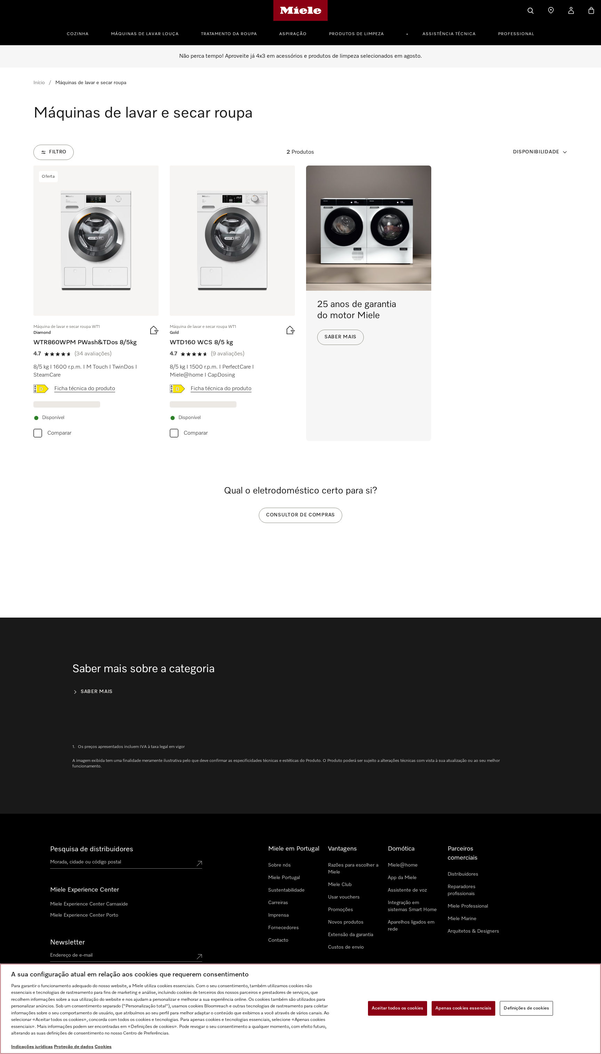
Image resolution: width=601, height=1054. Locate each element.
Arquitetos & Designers (473, 931)
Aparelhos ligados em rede (411, 926)
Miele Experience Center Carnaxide (89, 904)
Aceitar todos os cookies (397, 1008)
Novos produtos (345, 922)
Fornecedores (283, 927)
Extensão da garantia (350, 934)
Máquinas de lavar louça (145, 34)
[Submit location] (199, 863)
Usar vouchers (344, 897)
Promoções (340, 909)
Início (39, 82)
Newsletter (67, 942)
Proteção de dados (74, 1047)
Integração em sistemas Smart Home (412, 906)
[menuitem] (81, 33)
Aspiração (293, 34)
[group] (96, 303)
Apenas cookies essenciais (463, 1008)
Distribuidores (463, 874)
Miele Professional (468, 906)
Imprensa (278, 915)
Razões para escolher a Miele (353, 869)
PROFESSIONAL (516, 34)
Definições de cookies (526, 1008)
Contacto (278, 940)
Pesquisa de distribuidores (91, 849)
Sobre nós (279, 865)
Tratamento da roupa (229, 34)
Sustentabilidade (286, 890)
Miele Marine (462, 918)
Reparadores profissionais (461, 890)
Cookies (103, 1047)
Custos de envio (346, 947)
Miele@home (403, 865)
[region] (300, 1009)
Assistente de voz (407, 890)
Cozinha (78, 34)
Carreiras (278, 902)
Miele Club (340, 884)
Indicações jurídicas (32, 1047)
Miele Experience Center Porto (84, 915)
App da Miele (402, 877)
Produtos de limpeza (356, 34)
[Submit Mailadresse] (199, 956)
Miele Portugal (284, 877)
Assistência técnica (449, 34)
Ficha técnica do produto (84, 389)
